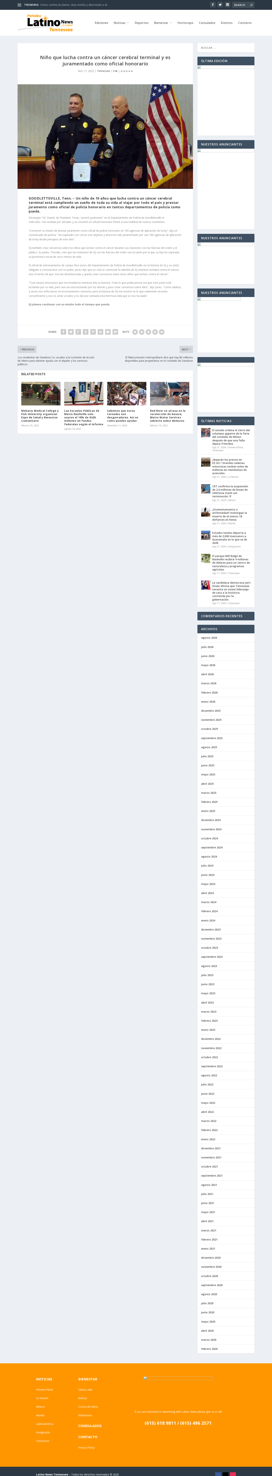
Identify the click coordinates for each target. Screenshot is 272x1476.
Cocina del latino (88, 1406)
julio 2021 (207, 1194)
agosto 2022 (209, 1075)
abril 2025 (207, 783)
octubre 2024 (209, 838)
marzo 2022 (208, 1121)
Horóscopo (185, 23)
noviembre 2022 (211, 1048)
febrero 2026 (209, 692)
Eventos (227, 23)
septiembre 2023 (212, 956)
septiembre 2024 (212, 847)
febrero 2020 (209, 1349)
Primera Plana (235, 447)
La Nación (233, 476)
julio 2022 (207, 1084)
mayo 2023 (208, 993)
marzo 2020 (208, 1339)
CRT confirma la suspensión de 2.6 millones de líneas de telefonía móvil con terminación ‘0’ (230, 491)
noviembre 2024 (211, 829)
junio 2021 (207, 1203)
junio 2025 (207, 765)
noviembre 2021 (211, 1157)
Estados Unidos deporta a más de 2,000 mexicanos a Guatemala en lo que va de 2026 (229, 538)
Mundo (232, 523)
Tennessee (103, 71)
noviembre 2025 (211, 720)
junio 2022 (207, 1093)
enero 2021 (208, 1248)
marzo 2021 (208, 1230)
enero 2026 (208, 701)
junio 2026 (207, 656)
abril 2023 (207, 1002)
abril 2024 (207, 893)
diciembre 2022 (211, 1039)
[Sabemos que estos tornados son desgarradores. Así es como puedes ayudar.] (126, 393)
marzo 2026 (208, 683)
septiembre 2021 (212, 1175)
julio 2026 (207, 647)
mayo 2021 (208, 1212)
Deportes (142, 23)
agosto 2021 (209, 1185)
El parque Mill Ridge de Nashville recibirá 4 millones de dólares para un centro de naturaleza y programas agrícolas (231, 562)
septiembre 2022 (212, 1066)
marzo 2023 (208, 1011)
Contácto (245, 23)
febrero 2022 (209, 1130)
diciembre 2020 (211, 1257)
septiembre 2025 (212, 738)
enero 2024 (208, 920)
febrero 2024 (209, 911)
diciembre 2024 (211, 820)
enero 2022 (208, 1139)
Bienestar (161, 23)
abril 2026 (207, 674)
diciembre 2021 (211, 1148)
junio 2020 (207, 1312)
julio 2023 (207, 975)
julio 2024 (207, 865)
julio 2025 (207, 756)
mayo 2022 (208, 1102)
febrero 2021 (209, 1239)
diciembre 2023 (211, 929)
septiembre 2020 (212, 1285)
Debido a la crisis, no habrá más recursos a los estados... (74, 4)
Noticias (119, 23)
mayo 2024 (208, 884)
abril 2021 (207, 1221)
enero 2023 (208, 1029)
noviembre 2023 (211, 938)
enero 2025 (208, 811)
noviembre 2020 (211, 1266)
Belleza (82, 1398)
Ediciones (101, 23)
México (232, 500)
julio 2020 (207, 1303)
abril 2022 (207, 1112)
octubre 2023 (209, 947)
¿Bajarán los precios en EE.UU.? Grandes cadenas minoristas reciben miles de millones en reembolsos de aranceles (230, 466)
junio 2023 (207, 984)
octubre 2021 (209, 1166)
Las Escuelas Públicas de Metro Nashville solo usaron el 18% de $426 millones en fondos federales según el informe (83, 417)
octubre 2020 (209, 1276)
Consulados (207, 23)
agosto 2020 (209, 1294)
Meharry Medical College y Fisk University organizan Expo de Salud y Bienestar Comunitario (40, 416)
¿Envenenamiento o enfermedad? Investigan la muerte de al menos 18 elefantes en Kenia (229, 514)
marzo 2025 (208, 793)
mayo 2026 (208, 665)
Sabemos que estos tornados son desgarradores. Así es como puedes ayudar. (122, 416)
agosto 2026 (209, 637)
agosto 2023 (209, 966)
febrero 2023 (209, 1020)
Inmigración (234, 546)
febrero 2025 (209, 802)
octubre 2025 (209, 729)
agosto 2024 (209, 856)
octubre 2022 (209, 1057)
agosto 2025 (209, 747)
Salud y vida (85, 1389)
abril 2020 (207, 1330)
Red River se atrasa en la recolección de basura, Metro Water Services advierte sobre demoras (168, 416)
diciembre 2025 (211, 710)
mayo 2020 (208, 1321)
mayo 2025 (208, 774)
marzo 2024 (208, 902)
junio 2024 (207, 875)
